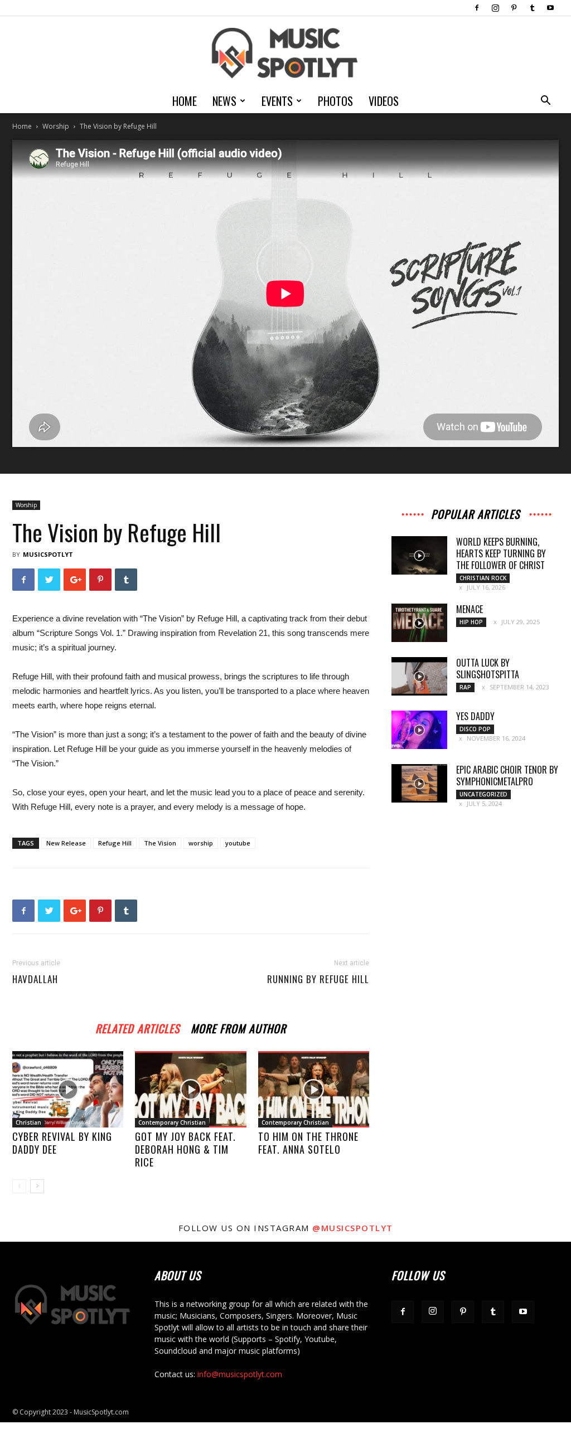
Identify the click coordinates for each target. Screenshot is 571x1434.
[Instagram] (495, 8)
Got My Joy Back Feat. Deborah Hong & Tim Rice (185, 1149)
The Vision (160, 843)
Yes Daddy (475, 716)
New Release (66, 843)
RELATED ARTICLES (137, 1027)
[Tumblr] (532, 8)
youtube (237, 843)
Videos (384, 101)
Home (184, 101)
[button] (545, 101)
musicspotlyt (48, 554)
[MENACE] (419, 623)
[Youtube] (550, 8)
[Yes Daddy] (419, 730)
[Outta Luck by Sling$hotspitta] (419, 676)
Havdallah (35, 979)
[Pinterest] (513, 8)
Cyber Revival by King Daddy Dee (62, 1142)
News (224, 101)
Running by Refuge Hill (318, 979)
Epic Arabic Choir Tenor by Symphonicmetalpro (507, 775)
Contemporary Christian (172, 1122)
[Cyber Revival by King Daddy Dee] (67, 1089)
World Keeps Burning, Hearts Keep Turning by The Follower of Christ (501, 553)
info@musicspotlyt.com (239, 1374)
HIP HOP (471, 622)
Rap (465, 687)
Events (277, 101)
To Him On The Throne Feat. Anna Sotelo (308, 1142)
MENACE (469, 609)
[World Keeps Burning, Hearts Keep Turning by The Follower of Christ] (419, 555)
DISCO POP (475, 729)
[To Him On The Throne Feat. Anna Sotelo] (313, 1089)
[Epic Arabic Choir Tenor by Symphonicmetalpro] (419, 783)
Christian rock (482, 578)
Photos (335, 101)
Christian (28, 1122)
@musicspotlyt (352, 1227)
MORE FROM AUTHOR (238, 1027)
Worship (55, 126)
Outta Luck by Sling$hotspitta (487, 668)
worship (200, 843)
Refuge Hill (115, 843)
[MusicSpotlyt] (285, 53)
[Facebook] (476, 8)
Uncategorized (483, 794)
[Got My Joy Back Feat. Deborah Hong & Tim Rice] (190, 1089)
